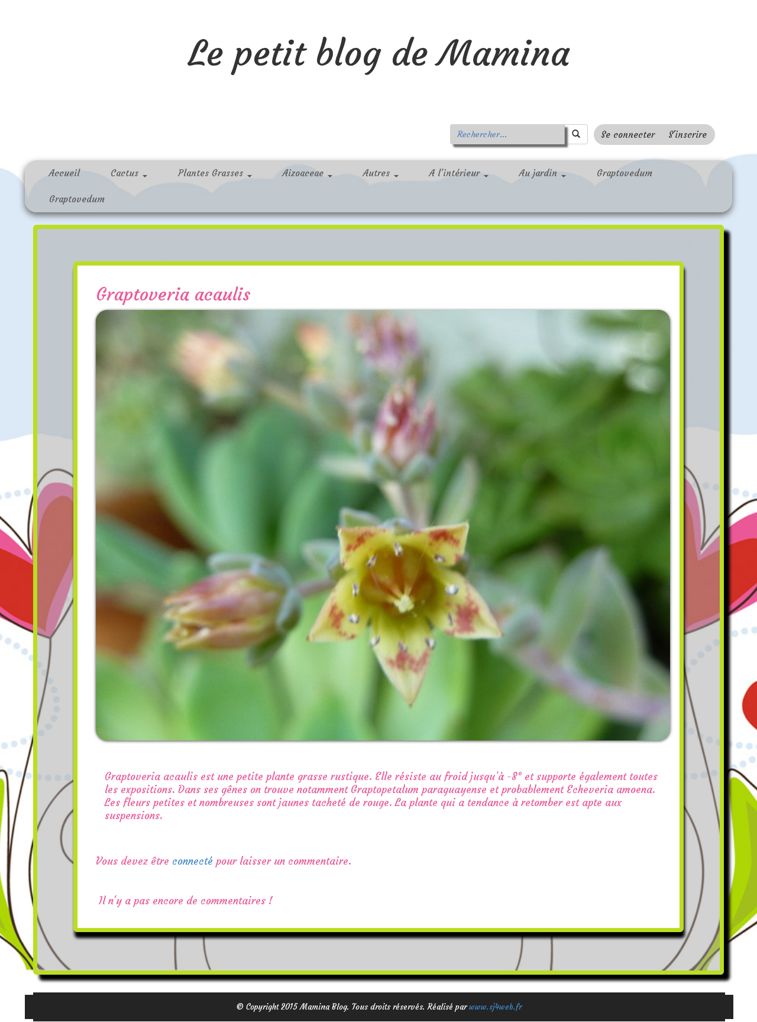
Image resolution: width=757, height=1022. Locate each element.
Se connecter (628, 134)
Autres (378, 173)
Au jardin (539, 173)
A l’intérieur (456, 173)
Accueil (64, 173)
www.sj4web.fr (495, 1007)
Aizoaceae (304, 173)
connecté (192, 861)
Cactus (126, 173)
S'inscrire (687, 134)
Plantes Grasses (212, 173)
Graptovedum (624, 173)
